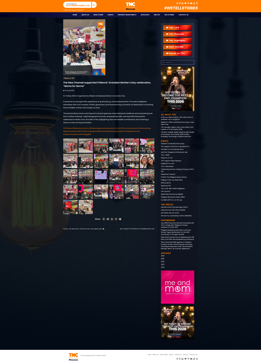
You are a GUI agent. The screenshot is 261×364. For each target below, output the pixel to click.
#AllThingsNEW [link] (84, 134)
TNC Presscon (176, 34)
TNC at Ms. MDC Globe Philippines (173, 188)
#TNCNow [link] (67, 128)
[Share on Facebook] (103, 219)
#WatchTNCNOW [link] (70, 134)
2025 (162, 259)
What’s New (98, 15)
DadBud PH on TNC (167, 164)
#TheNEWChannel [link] (132, 131)
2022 (162, 267)
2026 (162, 256)
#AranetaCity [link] (133, 128)
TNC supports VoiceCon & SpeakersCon (175, 146)
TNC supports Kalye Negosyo (171, 161)
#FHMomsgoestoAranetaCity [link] (102, 128)
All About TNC (168, 114)
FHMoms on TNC (69, 78)
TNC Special (167, 204)
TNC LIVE (173, 27)
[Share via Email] (120, 219)
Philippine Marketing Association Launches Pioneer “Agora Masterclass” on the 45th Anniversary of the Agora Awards (176, 232)
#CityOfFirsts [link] (120, 128)
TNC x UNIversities (167, 166)
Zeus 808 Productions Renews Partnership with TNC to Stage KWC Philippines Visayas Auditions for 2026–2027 (177, 225)
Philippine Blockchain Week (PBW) (173, 197)
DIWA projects (166, 183)
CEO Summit (165, 191)
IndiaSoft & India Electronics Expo (172, 144)
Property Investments (127, 15)
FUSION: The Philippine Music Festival (174, 177)
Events (110, 15)
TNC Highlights (176, 40)
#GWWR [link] (98, 131)
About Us (85, 15)
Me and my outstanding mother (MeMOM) (176, 216)
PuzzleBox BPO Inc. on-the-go (171, 200)
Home (75, 15)
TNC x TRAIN (165, 155)
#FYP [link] (80, 131)
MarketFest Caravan (168, 174)
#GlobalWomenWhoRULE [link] (113, 131)
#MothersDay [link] (145, 128)
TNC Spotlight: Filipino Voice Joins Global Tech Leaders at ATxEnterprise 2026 (177, 128)
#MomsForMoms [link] (70, 131)
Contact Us (183, 15)
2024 (163, 262)
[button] (177, 89)
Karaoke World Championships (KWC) (174, 207)
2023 (162, 264)
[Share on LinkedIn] (112, 219)
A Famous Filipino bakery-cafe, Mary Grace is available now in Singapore (177, 118)
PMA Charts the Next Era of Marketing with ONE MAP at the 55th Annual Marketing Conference (177, 238)
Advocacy (145, 15)
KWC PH (157, 15)
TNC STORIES (169, 15)
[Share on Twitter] (107, 219)
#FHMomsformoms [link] (80, 128)
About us (156, 354)
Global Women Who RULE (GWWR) (173, 210)
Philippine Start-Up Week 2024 (171, 180)
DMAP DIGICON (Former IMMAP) (172, 194)
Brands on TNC (176, 53)
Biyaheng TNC (166, 186)
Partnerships (168, 220)
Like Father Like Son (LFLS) (170, 213)
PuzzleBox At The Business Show (172, 149)
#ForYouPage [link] (89, 131)
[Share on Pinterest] (116, 219)
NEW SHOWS (175, 47)
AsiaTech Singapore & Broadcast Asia (174, 152)
